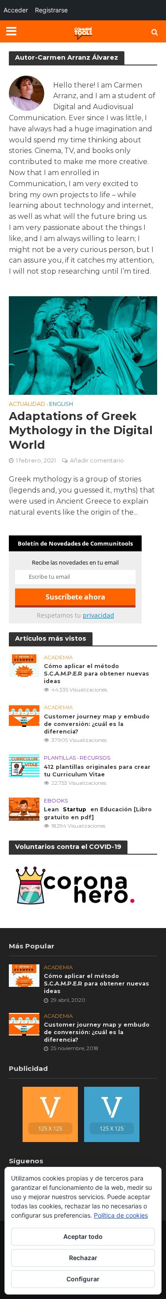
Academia (58, 657)
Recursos (95, 758)
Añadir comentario (97, 460)
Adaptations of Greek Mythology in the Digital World (81, 430)
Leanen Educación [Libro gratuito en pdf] (98, 813)
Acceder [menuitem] (16, 10)
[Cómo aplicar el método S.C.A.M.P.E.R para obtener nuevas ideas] (24, 665)
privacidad (98, 615)
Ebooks (56, 801)
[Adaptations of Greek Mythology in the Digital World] (83, 345)
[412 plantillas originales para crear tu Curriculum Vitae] (24, 765)
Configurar (83, 1279)
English (61, 404)
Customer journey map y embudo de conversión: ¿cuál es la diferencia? (97, 724)
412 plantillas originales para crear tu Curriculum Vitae (97, 771)
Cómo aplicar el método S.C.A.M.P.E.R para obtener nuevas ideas (96, 673)
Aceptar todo (83, 1236)
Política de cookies (121, 1215)
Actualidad (27, 404)
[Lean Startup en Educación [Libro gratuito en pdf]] (24, 808)
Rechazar (83, 1257)
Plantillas (60, 758)
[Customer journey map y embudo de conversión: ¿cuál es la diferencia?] (24, 714)
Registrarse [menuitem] (51, 10)
